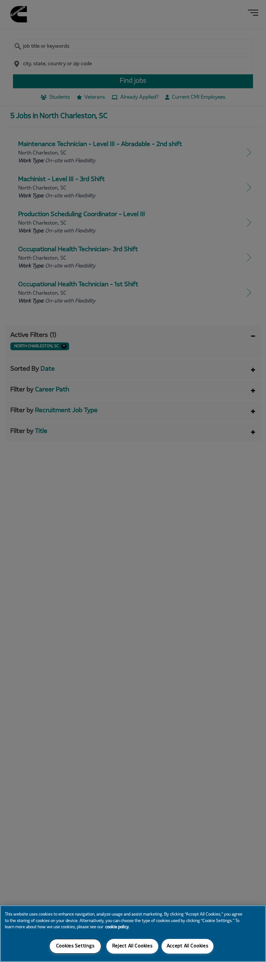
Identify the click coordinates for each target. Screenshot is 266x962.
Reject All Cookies (132, 946)
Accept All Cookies (188, 946)
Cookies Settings (75, 946)
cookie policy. (117, 927)
